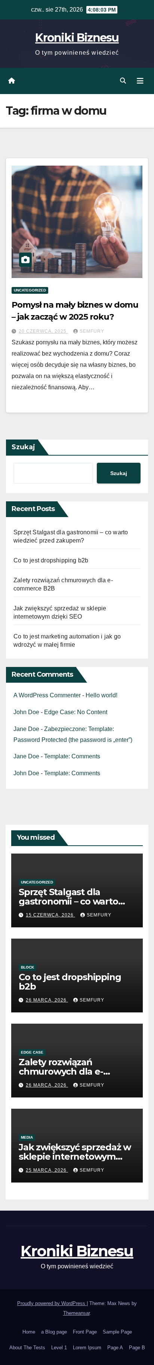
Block (27, 967)
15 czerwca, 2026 (50, 915)
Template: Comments (72, 756)
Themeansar (76, 1313)
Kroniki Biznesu (77, 38)
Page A (115, 1347)
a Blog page (54, 1332)
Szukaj (23, 447)
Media (27, 1137)
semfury (92, 331)
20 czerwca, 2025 (43, 331)
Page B (137, 1347)
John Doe (26, 712)
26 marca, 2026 (47, 1000)
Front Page (85, 1332)
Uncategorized (30, 290)
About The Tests (27, 1347)
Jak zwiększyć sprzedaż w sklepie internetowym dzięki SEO (75, 1156)
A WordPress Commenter (47, 695)
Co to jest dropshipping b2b (50, 560)
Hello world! (101, 695)
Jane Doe (26, 729)
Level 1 (59, 1347)
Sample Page (117, 1332)
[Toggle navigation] (140, 81)
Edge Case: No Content (75, 712)
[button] (123, 81)
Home (28, 1332)
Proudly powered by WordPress (52, 1303)
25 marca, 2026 (47, 1170)
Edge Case (32, 1052)
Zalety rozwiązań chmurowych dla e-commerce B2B (61, 1071)
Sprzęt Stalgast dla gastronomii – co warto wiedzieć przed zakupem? (75, 901)
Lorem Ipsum (87, 1347)
